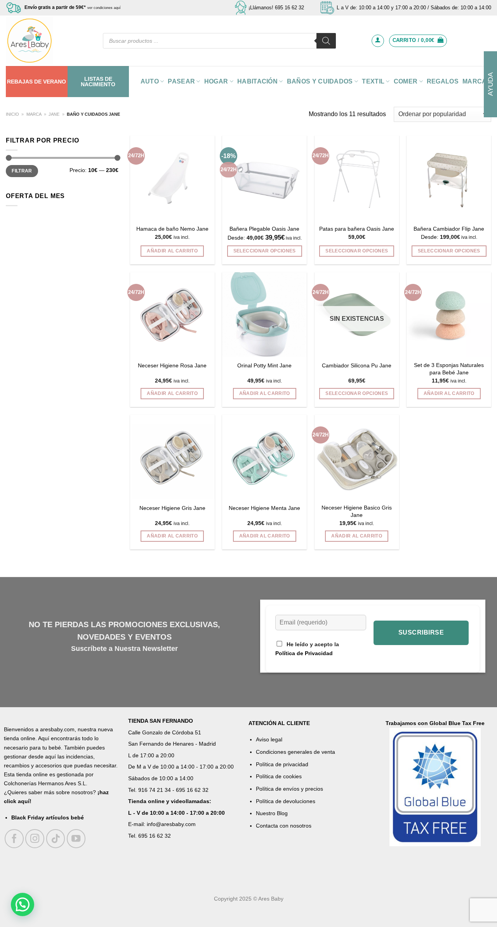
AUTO (150, 81)
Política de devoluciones (285, 801)
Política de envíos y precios (289, 789)
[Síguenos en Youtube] (76, 838)
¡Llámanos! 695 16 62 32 (276, 7)
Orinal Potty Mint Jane (264, 365)
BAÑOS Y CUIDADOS (320, 81)
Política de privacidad (282, 764)
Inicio (12, 114)
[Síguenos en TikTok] (55, 838)
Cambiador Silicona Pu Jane (356, 365)
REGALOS (443, 81)
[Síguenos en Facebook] (14, 838)
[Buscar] (326, 41)
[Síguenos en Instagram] (34, 838)
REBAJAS (20, 81)
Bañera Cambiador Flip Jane (449, 229)
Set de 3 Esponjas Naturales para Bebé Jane (449, 369)
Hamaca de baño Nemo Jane (172, 229)
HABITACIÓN (257, 81)
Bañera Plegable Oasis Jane (264, 229)
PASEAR (181, 81)
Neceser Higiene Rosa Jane (172, 365)
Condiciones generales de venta (295, 752)
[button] (22, 904)
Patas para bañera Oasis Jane (356, 229)
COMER (406, 81)
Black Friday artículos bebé (47, 817)
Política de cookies (279, 776)
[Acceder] (378, 41)
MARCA (34, 114)
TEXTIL (373, 81)
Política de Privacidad (304, 653)
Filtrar (22, 171)
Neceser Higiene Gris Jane (172, 508)
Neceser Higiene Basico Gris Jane (356, 511)
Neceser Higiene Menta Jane (264, 508)
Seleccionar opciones (264, 251)
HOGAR (216, 81)
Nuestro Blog (272, 813)
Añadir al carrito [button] (172, 251)
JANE (54, 114)
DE (38, 81)
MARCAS (476, 81)
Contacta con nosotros (283, 826)
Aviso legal (269, 739)
